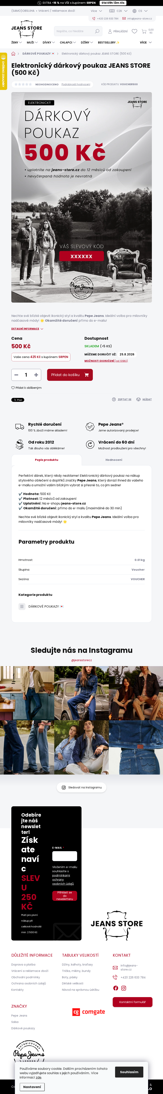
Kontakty (17, 990)
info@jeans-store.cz (129, 967)
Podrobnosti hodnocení (76, 84)
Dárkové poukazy (23, 1028)
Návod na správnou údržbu (80, 990)
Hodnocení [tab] (114, 460)
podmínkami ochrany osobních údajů (63, 879)
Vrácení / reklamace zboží (56, 11)
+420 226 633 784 (133, 977)
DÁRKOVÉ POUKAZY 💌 (46, 606)
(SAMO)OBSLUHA (22, 11)
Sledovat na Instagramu (85, 787)
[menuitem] (17, 42)
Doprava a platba (23, 965)
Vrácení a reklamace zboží (29, 971)
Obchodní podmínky (25, 977)
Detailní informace (25, 328)
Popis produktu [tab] (46, 460)
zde (38, 1077)
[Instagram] (124, 987)
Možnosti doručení (106, 361)
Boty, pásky (70, 977)
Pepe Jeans (19, 1016)
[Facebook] (116, 987)
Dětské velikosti (72, 983)
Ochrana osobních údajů (28, 983)
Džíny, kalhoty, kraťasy (77, 965)
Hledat (97, 31)
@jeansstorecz (81, 660)
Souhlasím (129, 1072)
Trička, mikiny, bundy (76, 971)
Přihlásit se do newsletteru (64, 896)
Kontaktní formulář (132, 1002)
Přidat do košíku (65, 374)
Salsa (14, 1022)
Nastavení (32, 1087)
